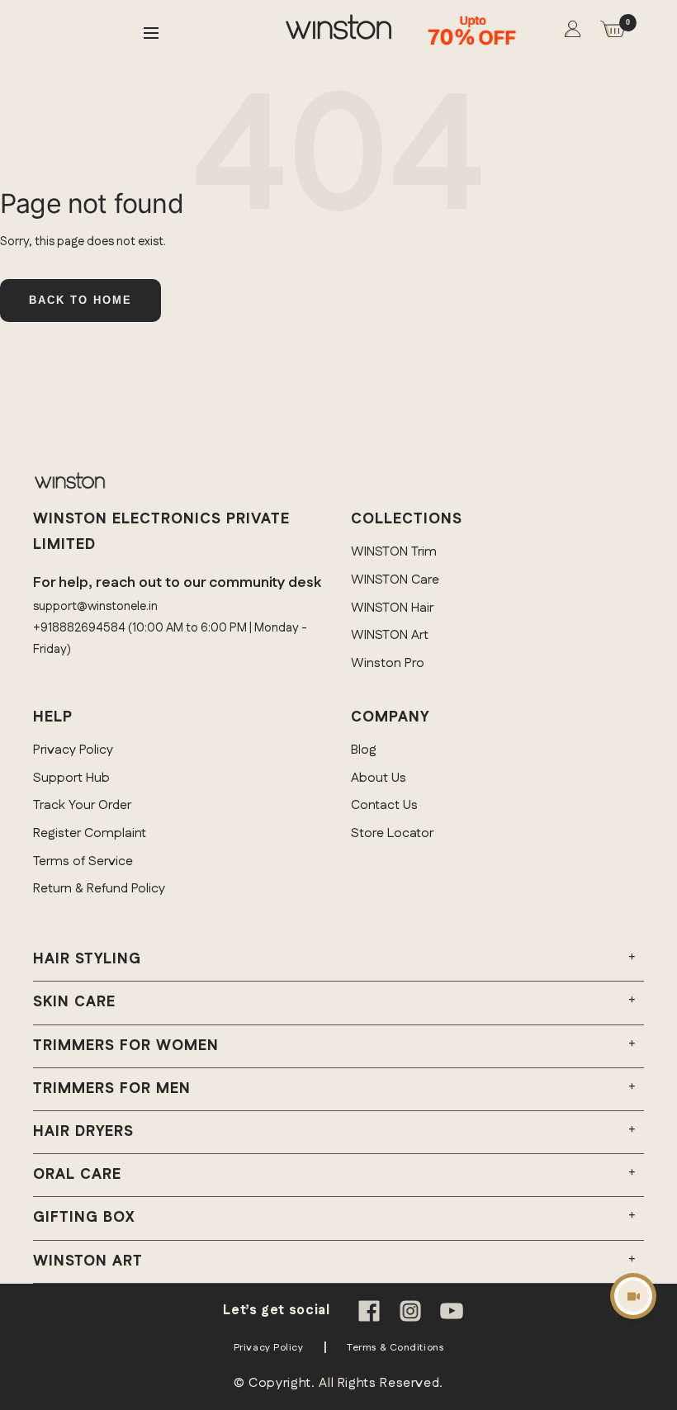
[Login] (572, 33)
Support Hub (71, 778)
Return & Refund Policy (99, 888)
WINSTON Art (389, 635)
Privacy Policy (73, 749)
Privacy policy (269, 1348)
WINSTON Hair (392, 608)
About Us (378, 778)
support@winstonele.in (95, 606)
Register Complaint (89, 833)
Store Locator (392, 833)
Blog (363, 749)
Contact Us (384, 805)
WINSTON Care (395, 579)
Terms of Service (83, 861)
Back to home (80, 300)
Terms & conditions (395, 1348)
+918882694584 (79, 627)
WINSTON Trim (394, 551)
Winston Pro (387, 663)
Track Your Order (82, 805)
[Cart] (612, 33)
